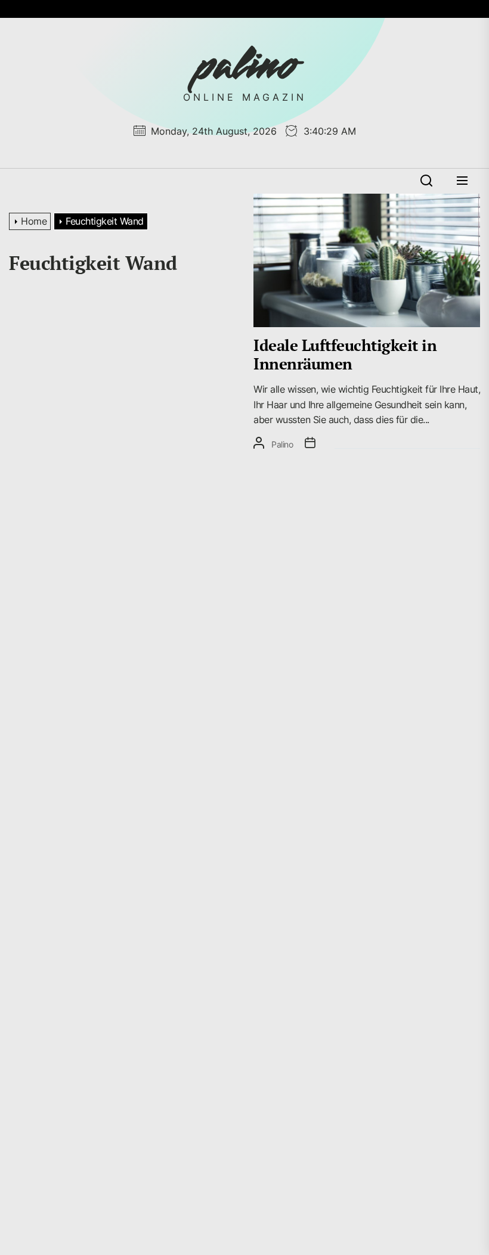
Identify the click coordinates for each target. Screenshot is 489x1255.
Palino (282, 444)
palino (244, 65)
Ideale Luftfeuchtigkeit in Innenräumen (345, 354)
